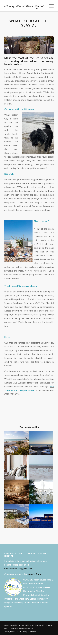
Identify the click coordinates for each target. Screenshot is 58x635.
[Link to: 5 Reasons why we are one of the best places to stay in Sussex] (41, 443)
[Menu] (50, 5)
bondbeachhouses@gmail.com (18, 568)
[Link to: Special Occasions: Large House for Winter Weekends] (16, 492)
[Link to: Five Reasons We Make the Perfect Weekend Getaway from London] (16, 467)
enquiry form (34, 574)
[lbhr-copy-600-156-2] (24, 5)
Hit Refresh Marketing (24, 628)
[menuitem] (50, 5)
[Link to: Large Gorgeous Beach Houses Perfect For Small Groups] (16, 516)
